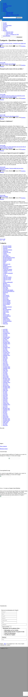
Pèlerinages (5, 292)
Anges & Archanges (7, 249)
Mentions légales (4, 448)
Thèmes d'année (6, 319)
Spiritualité (5, 317)
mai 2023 (5, 344)
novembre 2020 (6, 367)
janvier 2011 (5, 417)
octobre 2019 (6, 381)
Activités (5, 4)
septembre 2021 (6, 355)
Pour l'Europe (6, 295)
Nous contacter (3, 446)
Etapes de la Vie (6, 264)
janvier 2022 (6, 351)
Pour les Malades (7, 303)
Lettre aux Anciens (7, 277)
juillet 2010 (5, 422)
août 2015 (5, 396)
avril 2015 (5, 399)
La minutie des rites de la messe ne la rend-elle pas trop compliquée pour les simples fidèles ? (12, 96)
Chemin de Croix (7, 252)
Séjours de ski (6, 314)
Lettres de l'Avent (7, 279)
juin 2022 (5, 348)
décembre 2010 (6, 418)
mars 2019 (5, 383)
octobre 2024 (6, 338)
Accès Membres (6, 16)
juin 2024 (5, 339)
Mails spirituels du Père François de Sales (14, 631)
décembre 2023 (6, 342)
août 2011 (5, 411)
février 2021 (5, 364)
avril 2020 (5, 373)
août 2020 (5, 369)
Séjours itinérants (7, 316)
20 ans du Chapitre (7, 245)
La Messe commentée (8, 273)
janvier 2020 (6, 377)
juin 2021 (5, 359)
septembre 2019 (6, 382)
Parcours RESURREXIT (8, 291)
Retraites (5, 308)
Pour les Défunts (6, 300)
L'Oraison (5, 271)
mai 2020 (5, 372)
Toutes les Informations (10, 633)
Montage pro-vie (6, 286)
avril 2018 (5, 394)
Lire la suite (2, 62)
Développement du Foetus (9, 257)
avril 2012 (5, 405)
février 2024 (5, 341)
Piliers (4, 293)
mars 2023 (5, 346)
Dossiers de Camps (7, 260)
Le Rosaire (5, 275)
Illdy (5, 643)
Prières (4, 305)
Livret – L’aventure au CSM (12, 14)
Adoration (5, 248)
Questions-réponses (7, 306)
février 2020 (5, 376)
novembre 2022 (6, 347)
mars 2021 (5, 363)
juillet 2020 (5, 370)
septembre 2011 (6, 409)
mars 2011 (5, 414)
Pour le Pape (6, 299)
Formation (5, 7)
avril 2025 (5, 334)
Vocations (5, 322)
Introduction (5, 268)
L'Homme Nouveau (7, 270)
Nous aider (5, 287)
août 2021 (5, 356)
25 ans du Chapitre (7, 247)
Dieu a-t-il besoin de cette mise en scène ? (9, 116)
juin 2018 (5, 391)
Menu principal (6, 284)
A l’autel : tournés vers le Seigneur (8, 63)
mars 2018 (5, 395)
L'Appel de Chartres (7, 269)
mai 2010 (5, 424)
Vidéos (4, 9)
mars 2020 (5, 374)
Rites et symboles (4, 196)
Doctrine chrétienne (7, 258)
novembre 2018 (6, 387)
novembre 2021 (6, 352)
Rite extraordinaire (7, 309)
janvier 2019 (6, 385)
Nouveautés (5, 288)
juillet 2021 (5, 357)
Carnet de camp (9, 13)
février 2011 (5, 416)
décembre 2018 (6, 386)
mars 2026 (5, 330)
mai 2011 (5, 412)
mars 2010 (5, 425)
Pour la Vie (5, 297)
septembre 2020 (6, 368)
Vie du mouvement (7, 5)
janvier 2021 (6, 365)
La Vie (4, 274)
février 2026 (5, 332)
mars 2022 (5, 350)
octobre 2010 (6, 421)
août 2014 (5, 400)
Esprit (4, 262)
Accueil (4, 3)
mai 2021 (5, 360)
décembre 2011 (6, 408)
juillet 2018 (5, 390)
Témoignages (6, 318)
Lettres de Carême (7, 278)
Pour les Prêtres (6, 304)
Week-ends (5, 323)
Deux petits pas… (7, 256)
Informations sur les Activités (11, 630)
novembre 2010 (6, 420)
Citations (5, 253)
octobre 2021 (6, 354)
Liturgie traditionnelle (8, 282)
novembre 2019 (6, 379)
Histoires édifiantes (7, 266)
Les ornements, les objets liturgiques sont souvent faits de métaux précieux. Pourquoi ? (13, 147)
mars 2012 (5, 407)
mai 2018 (5, 392)
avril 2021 (5, 361)
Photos (4, 8)
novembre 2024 (6, 337)
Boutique (5, 11)
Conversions (6, 255)
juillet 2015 (5, 398)
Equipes (5, 261)
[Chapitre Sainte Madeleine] (0, 0)
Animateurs (5, 251)
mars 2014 (5, 402)
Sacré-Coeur (6, 310)
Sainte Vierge (6, 312)
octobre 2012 (6, 403)
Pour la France (6, 296)
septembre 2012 (6, 404)
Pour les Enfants (6, 301)
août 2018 (5, 389)
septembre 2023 (6, 343)
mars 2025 (5, 335)
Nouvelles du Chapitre (8, 290)
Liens (4, 281)
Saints (4, 313)
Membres (5, 283)
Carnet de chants (9, 12)
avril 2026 (5, 329)
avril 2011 (5, 413)
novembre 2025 (6, 333)
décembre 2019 (6, 378)
